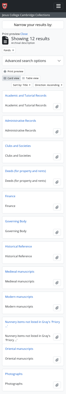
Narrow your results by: (33, 24)
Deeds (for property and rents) (25, 171)
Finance (10, 196)
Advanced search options (25, 60)
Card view (13, 78)
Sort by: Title (21, 85)
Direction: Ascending (47, 85)
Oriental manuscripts (19, 349)
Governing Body (15, 221)
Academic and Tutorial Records (25, 95)
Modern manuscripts (19, 297)
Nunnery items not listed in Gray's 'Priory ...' (32, 324)
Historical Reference (18, 246)
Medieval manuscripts (19, 271)
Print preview (15, 71)
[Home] (6, 6)
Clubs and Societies (18, 146)
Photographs (14, 374)
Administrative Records (20, 121)
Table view (32, 78)
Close (24, 34)
